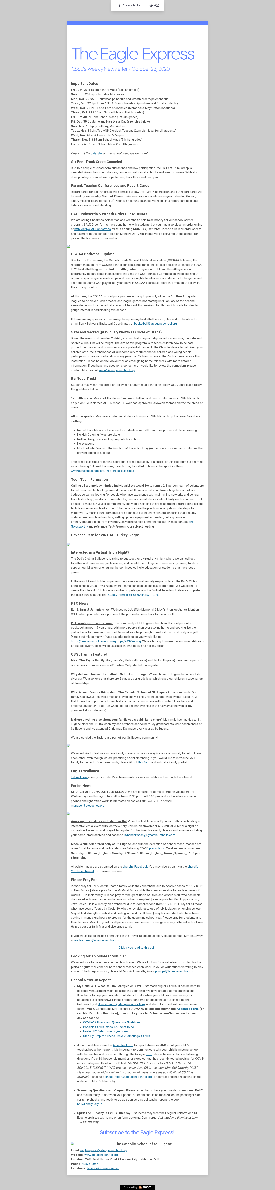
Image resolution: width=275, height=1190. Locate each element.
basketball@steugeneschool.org (155, 323)
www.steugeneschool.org (101, 1155)
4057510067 (90, 1164)
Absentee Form (188, 1009)
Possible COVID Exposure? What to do (108, 1027)
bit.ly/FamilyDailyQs (89, 1104)
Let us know (79, 777)
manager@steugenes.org (87, 805)
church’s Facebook (135, 866)
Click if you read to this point (137, 947)
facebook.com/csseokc (103, 1168)
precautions (157, 848)
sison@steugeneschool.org (117, 370)
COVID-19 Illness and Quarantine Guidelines (112, 1022)
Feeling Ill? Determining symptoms (105, 1031)
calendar (96, 153)
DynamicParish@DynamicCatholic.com (149, 835)
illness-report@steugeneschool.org (121, 1004)
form (149, 1054)
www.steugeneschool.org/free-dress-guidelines (102, 471)
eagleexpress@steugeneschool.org (97, 940)
